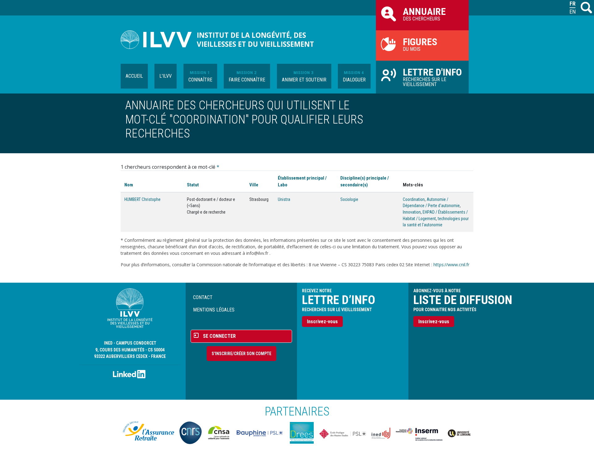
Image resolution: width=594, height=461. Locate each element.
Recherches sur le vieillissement (432, 76)
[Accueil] (159, 39)
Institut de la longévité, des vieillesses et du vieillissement (255, 39)
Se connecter (219, 336)
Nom (128, 185)
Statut (193, 185)
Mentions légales (214, 310)
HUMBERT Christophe (142, 199)
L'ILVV (165, 76)
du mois (420, 44)
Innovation (412, 212)
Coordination (414, 199)
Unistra (284, 199)
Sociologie (349, 199)
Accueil (134, 76)
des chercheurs (424, 14)
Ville (253, 185)
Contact (203, 297)
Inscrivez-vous (322, 321)
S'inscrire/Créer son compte (241, 353)
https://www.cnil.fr (451, 264)
